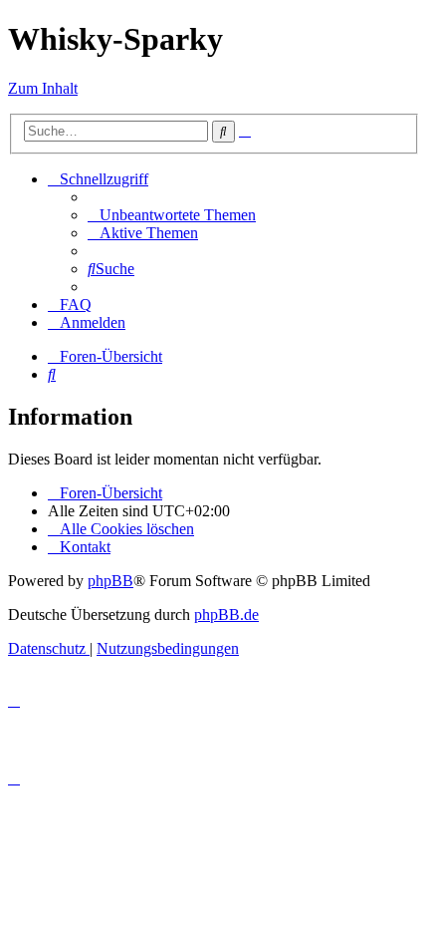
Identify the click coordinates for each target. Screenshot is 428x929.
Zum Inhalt (43, 88)
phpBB (110, 580)
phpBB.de (226, 614)
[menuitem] (172, 214)
